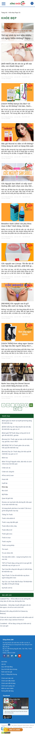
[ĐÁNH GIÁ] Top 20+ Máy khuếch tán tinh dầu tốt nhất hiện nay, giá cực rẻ (16, 428)
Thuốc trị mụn (6, 537)
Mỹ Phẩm (5, 494)
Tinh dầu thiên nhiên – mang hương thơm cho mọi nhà (16, 558)
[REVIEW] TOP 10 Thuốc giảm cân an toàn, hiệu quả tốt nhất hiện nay (16, 447)
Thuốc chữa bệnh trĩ (8, 518)
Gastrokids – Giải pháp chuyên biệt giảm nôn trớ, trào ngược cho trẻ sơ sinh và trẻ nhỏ (15, 606)
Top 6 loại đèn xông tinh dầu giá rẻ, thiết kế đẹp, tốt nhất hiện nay (17, 570)
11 (15, 409)
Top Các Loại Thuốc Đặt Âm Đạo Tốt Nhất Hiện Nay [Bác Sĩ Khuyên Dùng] (17, 583)
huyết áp (4, 483)
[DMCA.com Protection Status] (17, 732)
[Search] (32, 3)
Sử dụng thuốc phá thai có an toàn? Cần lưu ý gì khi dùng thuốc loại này (16, 509)
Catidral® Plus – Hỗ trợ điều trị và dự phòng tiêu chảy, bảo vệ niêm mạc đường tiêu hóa (15, 600)
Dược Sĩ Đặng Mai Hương (7, 76)
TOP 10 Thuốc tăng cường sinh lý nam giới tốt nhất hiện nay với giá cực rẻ (16, 564)
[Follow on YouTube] (19, 655)
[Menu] (3, 3)
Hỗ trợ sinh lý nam (8, 475)
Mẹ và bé (5, 490)
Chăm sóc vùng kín (8, 471)
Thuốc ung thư (6, 541)
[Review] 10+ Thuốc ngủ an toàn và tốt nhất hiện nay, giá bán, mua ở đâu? (17, 440)
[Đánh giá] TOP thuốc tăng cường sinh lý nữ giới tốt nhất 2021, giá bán (16, 434)
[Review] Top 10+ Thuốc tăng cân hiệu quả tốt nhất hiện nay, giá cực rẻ (16, 453)
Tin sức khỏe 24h (7, 553)
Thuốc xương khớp (8, 545)
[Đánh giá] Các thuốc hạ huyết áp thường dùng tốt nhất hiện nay (17, 422)
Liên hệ (3, 664)
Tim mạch (5, 549)
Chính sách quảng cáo (8, 686)
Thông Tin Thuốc (7, 514)
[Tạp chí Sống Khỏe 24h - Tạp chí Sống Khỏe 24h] (17, 3)
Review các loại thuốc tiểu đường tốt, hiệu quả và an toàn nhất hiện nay (17, 503)
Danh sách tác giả (6, 672)
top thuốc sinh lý (7, 588)
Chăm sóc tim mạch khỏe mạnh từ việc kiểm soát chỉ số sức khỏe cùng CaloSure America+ (16, 619)
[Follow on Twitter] (11, 655)
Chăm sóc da (6, 468)
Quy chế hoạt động (6, 666)
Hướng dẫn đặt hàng (7, 691)
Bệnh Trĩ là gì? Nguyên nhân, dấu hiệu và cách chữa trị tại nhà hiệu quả (17, 463)
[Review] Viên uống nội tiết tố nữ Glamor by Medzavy (14, 612)
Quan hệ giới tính (7, 498)
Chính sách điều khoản (8, 681)
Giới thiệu (4, 661)
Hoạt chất (5, 479)
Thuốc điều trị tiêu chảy (9, 526)
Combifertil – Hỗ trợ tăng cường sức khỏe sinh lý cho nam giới (15, 625)
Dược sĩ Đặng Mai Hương (9, 674)
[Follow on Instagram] (8, 655)
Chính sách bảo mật (7, 678)
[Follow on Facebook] (4, 655)
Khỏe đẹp (5, 487)
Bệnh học (5, 458)
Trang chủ (4, 12)
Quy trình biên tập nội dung (9, 669)
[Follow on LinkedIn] (15, 655)
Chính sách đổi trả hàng (8, 683)
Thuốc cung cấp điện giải (10, 522)
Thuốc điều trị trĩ (7, 530)
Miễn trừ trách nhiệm (7, 688)
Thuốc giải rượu (7, 534)
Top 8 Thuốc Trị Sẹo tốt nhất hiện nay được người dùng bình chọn (15, 577)
